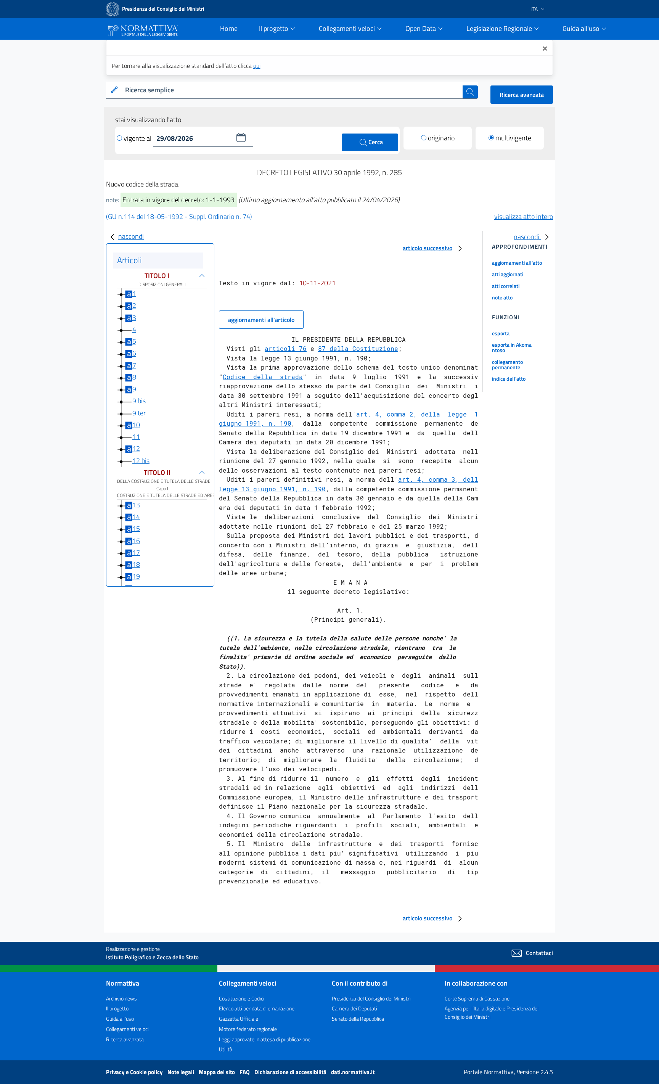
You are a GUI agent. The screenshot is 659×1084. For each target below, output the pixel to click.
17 (136, 552)
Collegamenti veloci (127, 1029)
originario (441, 138)
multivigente (513, 138)
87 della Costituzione (358, 348)
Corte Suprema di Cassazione (477, 998)
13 (136, 505)
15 (136, 528)
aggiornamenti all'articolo (261, 319)
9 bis (139, 401)
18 (136, 564)
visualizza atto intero (523, 216)
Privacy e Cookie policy (135, 1072)
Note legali (181, 1072)
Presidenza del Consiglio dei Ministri (371, 998)
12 (136, 449)
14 (136, 516)
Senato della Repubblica (358, 1019)
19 (136, 576)
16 (136, 541)
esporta (501, 333)
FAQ (245, 1072)
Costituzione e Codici (241, 998)
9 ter (139, 413)
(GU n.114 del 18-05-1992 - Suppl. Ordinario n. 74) (179, 216)
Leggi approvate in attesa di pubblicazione (264, 1039)
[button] (241, 137)
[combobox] (292, 90)
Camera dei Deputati (354, 1008)
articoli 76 (286, 348)
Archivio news (121, 998)
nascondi (131, 236)
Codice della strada (263, 377)
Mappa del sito (217, 1072)
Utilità (225, 1049)
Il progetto (117, 1008)
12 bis (140, 460)
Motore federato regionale (248, 1029)
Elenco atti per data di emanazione (256, 1008)
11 (136, 436)
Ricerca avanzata (522, 94)
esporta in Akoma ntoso (512, 347)
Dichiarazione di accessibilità (291, 1072)
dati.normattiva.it (353, 1072)
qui (256, 65)
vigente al (138, 138)
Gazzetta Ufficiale (238, 1019)
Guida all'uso (120, 1019)
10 (136, 425)
